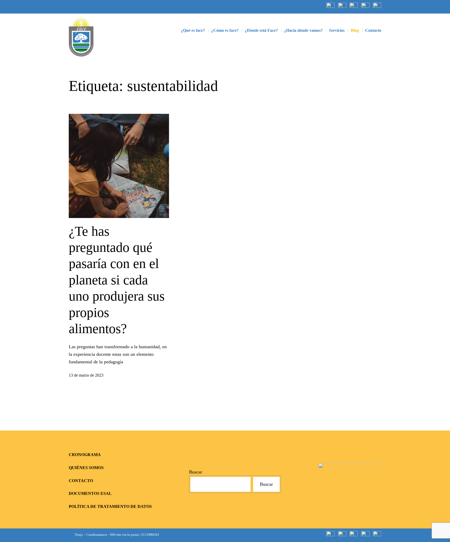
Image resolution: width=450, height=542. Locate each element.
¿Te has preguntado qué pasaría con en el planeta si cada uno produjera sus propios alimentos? (117, 280)
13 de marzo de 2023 (86, 375)
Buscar (195, 472)
